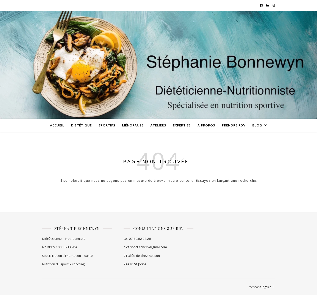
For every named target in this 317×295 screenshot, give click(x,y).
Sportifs (107, 125)
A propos (206, 125)
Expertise (182, 125)
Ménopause (132, 125)
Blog (257, 125)
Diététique (81, 125)
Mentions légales (260, 287)
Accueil (57, 125)
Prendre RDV (233, 125)
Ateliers (158, 125)
